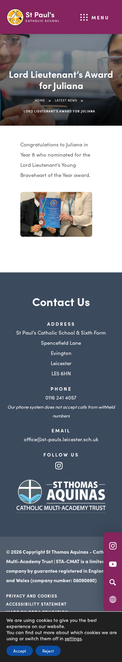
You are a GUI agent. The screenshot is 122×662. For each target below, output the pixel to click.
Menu (100, 17)
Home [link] (40, 100)
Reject (48, 651)
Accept (19, 651)
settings (73, 638)
